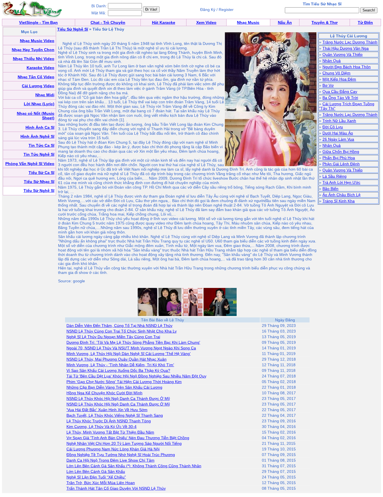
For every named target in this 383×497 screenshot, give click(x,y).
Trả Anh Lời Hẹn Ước (341, 182)
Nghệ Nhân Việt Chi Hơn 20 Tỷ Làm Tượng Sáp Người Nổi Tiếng (124, 443)
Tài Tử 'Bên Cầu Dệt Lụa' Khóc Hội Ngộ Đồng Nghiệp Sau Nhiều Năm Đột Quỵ (136, 376)
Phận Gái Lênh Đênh (341, 164)
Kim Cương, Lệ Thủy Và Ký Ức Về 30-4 (101, 426)
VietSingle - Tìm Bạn (38, 22)
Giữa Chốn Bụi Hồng (340, 151)
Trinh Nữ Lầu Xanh (339, 120)
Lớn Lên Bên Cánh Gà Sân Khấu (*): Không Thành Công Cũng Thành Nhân (133, 466)
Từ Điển (365, 22)
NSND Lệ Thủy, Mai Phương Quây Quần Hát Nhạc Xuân (116, 359)
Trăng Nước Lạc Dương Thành (349, 42)
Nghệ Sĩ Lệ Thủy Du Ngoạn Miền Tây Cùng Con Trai (113, 337)
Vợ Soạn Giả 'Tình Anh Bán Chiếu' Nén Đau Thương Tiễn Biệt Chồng (127, 438)
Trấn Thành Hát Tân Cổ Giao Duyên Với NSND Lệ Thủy (116, 488)
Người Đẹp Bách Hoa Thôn (346, 67)
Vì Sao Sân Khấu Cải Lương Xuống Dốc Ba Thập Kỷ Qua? (118, 370)
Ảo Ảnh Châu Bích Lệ (341, 195)
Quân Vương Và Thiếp (342, 54)
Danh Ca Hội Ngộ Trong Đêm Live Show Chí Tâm (110, 460)
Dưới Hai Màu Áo (337, 133)
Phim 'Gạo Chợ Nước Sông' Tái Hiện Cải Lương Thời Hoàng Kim (124, 381)
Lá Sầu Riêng (334, 176)
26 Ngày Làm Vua (338, 139)
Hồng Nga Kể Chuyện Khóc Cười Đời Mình (104, 393)
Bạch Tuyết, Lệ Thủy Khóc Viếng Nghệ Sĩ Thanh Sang (114, 415)
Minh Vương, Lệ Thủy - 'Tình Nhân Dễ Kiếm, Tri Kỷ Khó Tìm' (120, 365)
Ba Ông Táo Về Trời (340, 97)
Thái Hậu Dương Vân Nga (345, 48)
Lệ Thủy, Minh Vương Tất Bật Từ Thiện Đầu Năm (110, 432)
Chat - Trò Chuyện (108, 22)
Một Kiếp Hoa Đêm (339, 79)
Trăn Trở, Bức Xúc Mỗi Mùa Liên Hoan (100, 482)
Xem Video (206, 22)
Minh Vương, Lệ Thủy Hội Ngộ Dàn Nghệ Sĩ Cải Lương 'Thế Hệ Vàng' (128, 353)
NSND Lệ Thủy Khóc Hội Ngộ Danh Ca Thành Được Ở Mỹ (118, 398)
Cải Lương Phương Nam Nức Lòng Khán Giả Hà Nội (113, 449)
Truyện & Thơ (325, 22)
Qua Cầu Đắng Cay (339, 91)
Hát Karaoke (163, 22)
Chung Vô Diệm (336, 73)
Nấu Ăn (285, 22)
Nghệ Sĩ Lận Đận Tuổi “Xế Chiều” (96, 477)
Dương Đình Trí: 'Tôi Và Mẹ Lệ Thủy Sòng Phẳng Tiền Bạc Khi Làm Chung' (133, 342)
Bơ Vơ (328, 85)
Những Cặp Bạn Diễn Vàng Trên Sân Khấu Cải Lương (114, 387)
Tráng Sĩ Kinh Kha (338, 201)
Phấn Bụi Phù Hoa (338, 157)
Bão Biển (330, 188)
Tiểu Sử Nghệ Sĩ (72, 29)
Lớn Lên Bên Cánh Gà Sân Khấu (95, 471)
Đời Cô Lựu (332, 127)
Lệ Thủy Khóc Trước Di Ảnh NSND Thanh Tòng (108, 421)
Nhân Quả (331, 60)
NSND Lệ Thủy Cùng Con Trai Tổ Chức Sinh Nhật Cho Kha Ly (121, 331)
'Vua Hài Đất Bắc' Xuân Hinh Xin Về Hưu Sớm (106, 409)
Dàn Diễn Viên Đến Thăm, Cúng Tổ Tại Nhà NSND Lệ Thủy (119, 325)
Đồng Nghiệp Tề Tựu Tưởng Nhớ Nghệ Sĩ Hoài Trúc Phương (120, 454)
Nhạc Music (248, 22)
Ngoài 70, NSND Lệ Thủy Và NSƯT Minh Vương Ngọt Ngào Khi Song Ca (131, 348)
